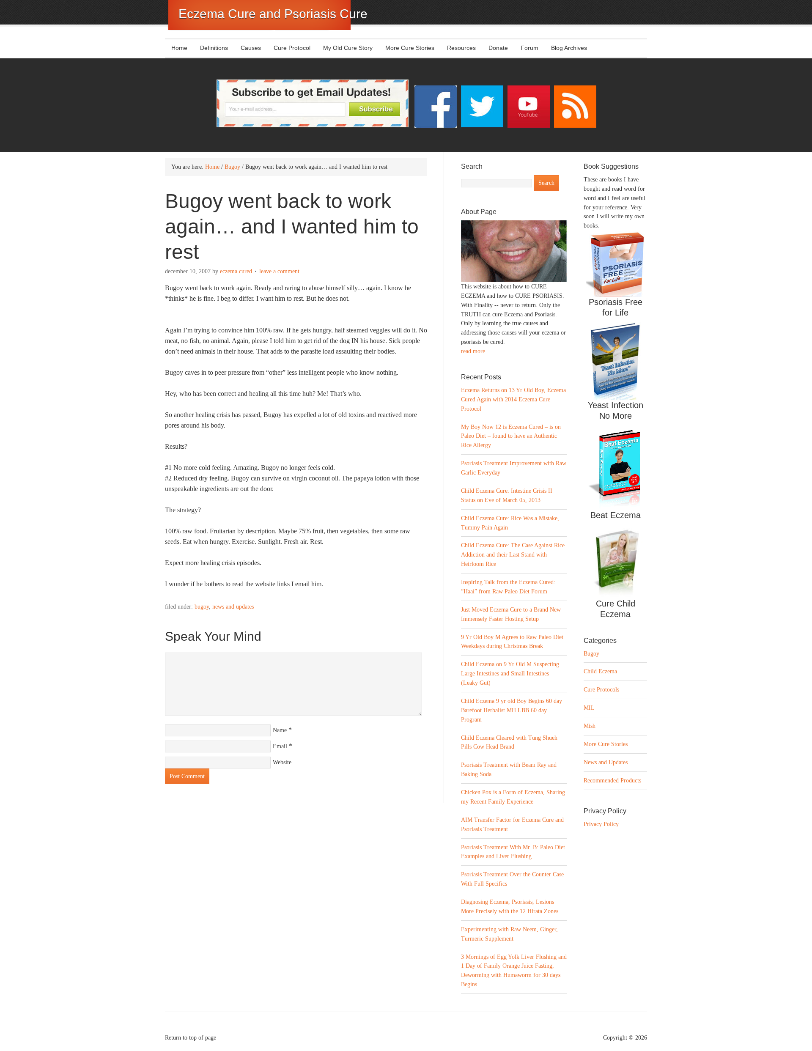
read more (473, 351)
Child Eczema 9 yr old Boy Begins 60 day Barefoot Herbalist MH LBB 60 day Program (511, 710)
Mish (589, 726)
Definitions (211, 47)
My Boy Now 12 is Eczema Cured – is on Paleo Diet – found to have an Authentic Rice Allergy (511, 436)
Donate (498, 47)
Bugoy (202, 607)
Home (179, 47)
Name (280, 730)
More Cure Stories (409, 47)
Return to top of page (190, 1038)
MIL (589, 708)
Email (280, 746)
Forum (529, 47)
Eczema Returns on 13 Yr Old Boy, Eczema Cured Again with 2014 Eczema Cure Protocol (513, 399)
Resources (461, 47)
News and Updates (233, 607)
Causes (247, 47)
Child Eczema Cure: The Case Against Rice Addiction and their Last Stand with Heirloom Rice (513, 554)
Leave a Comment (279, 271)
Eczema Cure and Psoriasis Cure (273, 14)
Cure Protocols (601, 689)
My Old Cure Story (348, 47)
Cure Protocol (292, 47)
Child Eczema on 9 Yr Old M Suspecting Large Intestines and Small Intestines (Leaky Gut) (510, 673)
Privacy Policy (601, 824)
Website (282, 762)
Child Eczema (600, 671)
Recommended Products (612, 780)
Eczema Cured (236, 271)
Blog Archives (569, 47)
